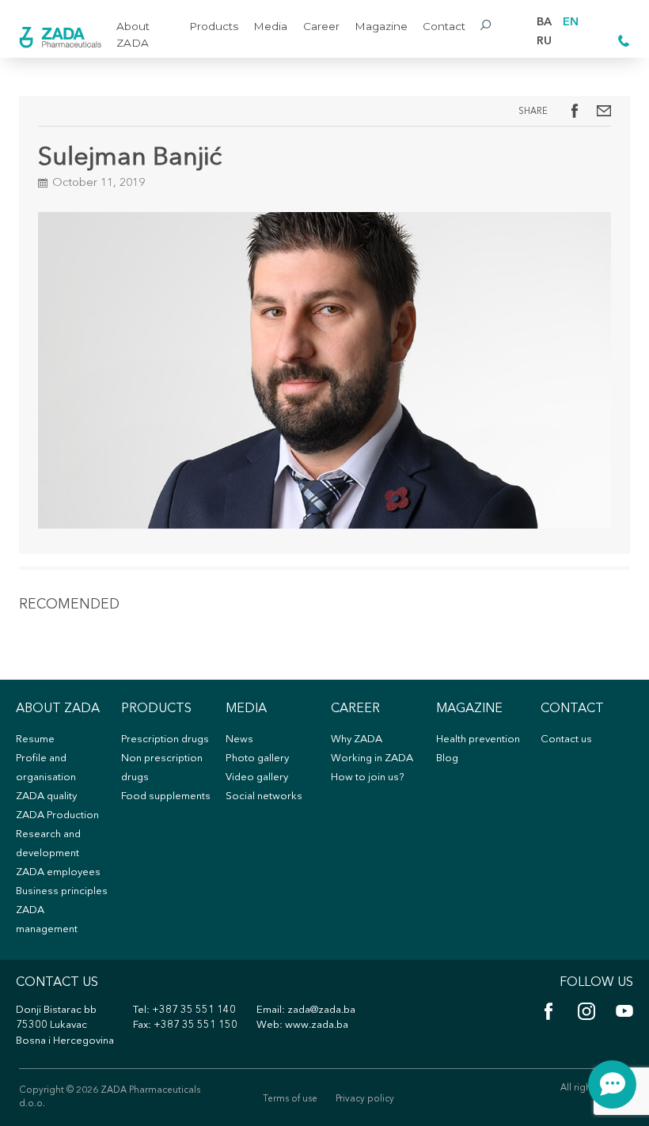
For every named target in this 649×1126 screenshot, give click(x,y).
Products (213, 26)
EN (571, 22)
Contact (444, 26)
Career (321, 26)
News (239, 739)
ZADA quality (46, 796)
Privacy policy (365, 1099)
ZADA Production (57, 815)
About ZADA (133, 34)
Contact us (566, 739)
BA (544, 22)
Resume (35, 739)
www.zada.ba (316, 1025)
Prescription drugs (165, 739)
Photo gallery (257, 758)
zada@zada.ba (321, 1010)
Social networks (264, 796)
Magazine (381, 26)
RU (544, 41)
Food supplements (166, 796)
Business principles (62, 891)
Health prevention (478, 739)
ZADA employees (58, 872)
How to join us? (367, 777)
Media (270, 26)
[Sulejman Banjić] (604, 111)
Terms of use (290, 1099)
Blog (447, 758)
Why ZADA (356, 739)
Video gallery (257, 777)
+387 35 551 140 (194, 1010)
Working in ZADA (372, 758)
